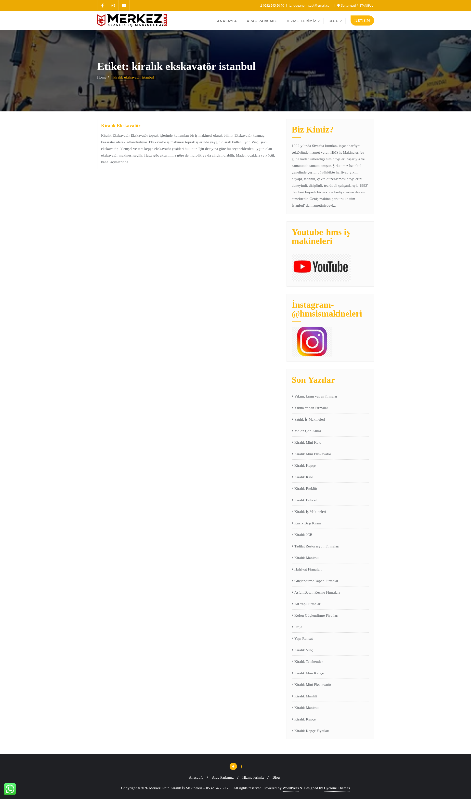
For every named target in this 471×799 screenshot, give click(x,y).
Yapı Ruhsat (303, 638)
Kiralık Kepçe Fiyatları (311, 731)
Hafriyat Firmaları (308, 569)
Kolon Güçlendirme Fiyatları (316, 615)
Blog (276, 777)
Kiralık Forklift (305, 489)
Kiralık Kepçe (305, 465)
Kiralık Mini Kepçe (309, 673)
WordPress (291, 788)
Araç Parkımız (223, 777)
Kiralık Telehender (308, 662)
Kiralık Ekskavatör (120, 125)
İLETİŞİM (362, 20)
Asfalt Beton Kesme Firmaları (317, 592)
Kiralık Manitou (306, 558)
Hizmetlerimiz (253, 777)
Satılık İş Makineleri (309, 419)
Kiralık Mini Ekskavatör (312, 454)
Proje (298, 627)
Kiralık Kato (303, 477)
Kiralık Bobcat (305, 500)
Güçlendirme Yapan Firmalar (316, 581)
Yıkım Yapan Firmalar (311, 408)
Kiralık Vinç (303, 650)
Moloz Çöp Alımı (307, 431)
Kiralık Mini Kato (307, 442)
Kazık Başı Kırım (307, 523)
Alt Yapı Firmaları (307, 604)
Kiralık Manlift (305, 696)
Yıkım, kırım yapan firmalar (315, 396)
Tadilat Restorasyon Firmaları (316, 546)
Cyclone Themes (337, 788)
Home (101, 77)
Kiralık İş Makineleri (310, 512)
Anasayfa (196, 777)
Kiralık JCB (303, 535)
